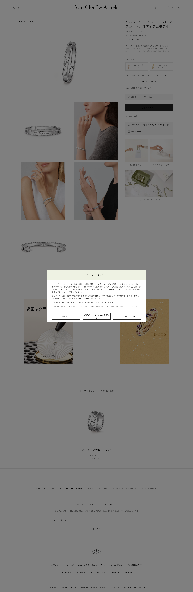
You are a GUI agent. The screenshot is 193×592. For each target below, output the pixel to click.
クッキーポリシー (81, 298)
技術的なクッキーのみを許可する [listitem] (96, 316)
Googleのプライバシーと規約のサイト (123, 289)
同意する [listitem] (66, 316)
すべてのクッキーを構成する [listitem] (127, 316)
